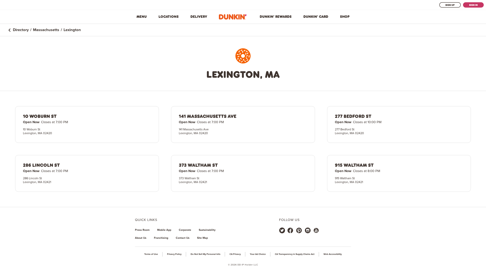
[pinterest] (299, 230)
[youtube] (316, 230)
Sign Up (450, 5)
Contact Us (182, 238)
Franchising (161, 238)
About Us (140, 238)
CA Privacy (235, 254)
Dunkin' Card (315, 17)
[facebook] (290, 230)
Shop (345, 17)
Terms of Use (151, 254)
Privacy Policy (174, 254)
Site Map (202, 238)
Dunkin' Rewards (276, 17)
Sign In (473, 5)
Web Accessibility (332, 254)
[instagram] (307, 230)
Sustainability (207, 230)
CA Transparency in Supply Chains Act (294, 254)
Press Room (142, 230)
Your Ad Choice (258, 254)
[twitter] (282, 230)
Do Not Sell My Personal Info (205, 254)
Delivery (198, 17)
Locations (169, 17)
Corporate (185, 230)
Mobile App (164, 230)
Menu (141, 17)
